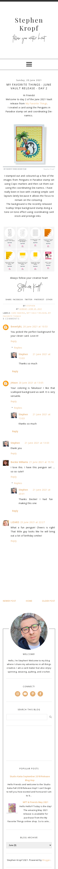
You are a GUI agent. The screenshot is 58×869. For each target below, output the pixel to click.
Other (49, 299)
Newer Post (9, 601)
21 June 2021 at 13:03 (37, 442)
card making (18, 313)
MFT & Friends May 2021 (35, 802)
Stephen (23, 354)
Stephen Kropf (29, 24)
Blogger (46, 860)
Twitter (28, 299)
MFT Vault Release (37, 313)
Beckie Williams (19, 462)
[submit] (50, 717)
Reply (14, 341)
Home (29, 601)
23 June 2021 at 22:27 (32, 522)
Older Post (48, 601)
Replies (18, 347)
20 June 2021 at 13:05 (31, 382)
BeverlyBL (16, 326)
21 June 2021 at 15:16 (41, 462)
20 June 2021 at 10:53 (35, 326)
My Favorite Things (36, 103)
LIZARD (15, 522)
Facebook (18, 299)
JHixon (14, 382)
